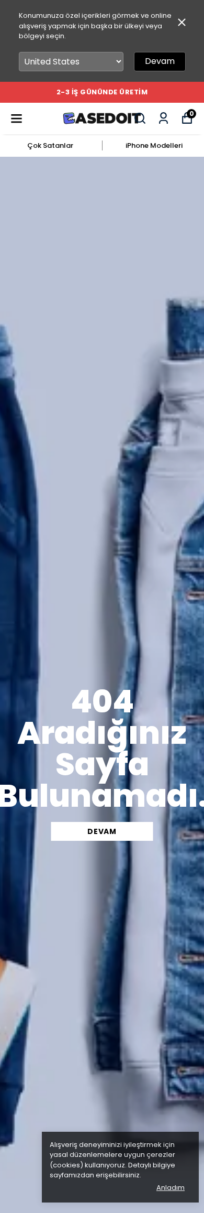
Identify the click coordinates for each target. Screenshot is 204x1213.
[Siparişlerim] (163, 118)
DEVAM (102, 831)
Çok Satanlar (50, 145)
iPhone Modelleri (154, 145)
